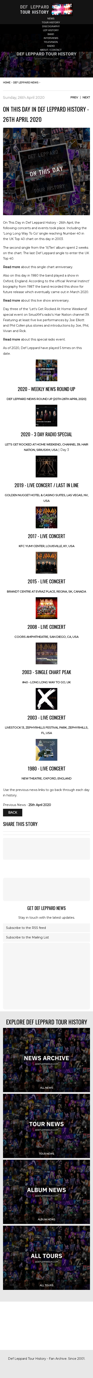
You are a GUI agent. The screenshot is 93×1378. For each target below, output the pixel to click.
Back (12, 812)
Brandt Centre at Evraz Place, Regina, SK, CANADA (46, 591)
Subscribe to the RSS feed (26, 928)
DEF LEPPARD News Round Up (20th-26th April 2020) (46, 399)
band (51, 34)
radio (51, 46)
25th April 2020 (40, 805)
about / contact (51, 50)
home (6, 82)
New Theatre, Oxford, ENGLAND (47, 778)
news (50, 18)
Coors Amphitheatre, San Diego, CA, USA (46, 636)
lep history (51, 30)
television (51, 42)
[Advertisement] (46, 889)
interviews (51, 38)
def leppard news (25, 82)
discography (51, 26)
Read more (11, 267)
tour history (51, 22)
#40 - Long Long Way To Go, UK (46, 682)
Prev (74, 97)
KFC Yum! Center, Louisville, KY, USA (46, 546)
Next (86, 97)
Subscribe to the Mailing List (27, 937)
